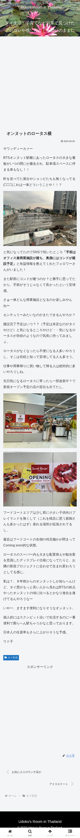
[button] (71, 619)
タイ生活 (13, 657)
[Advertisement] (40, 85)
